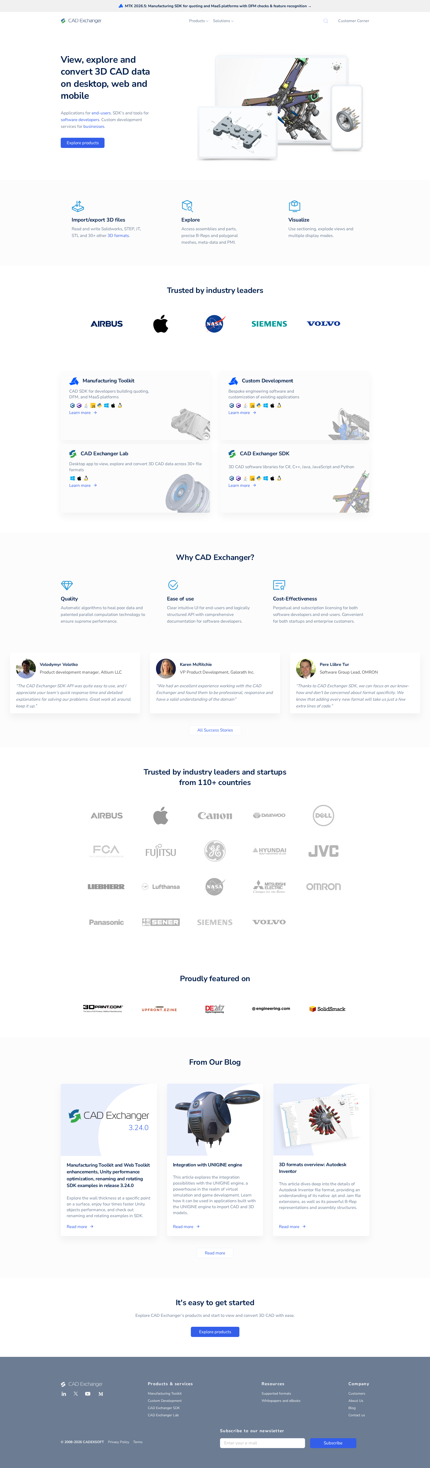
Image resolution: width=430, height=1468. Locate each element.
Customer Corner (353, 21)
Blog (352, 1408)
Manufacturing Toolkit (165, 1393)
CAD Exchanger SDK (164, 1408)
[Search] (325, 20)
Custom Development (165, 1400)
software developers (80, 120)
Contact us (356, 1415)
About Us (355, 1400)
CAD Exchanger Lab (163, 1415)
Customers (356, 1393)
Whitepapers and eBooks (281, 1400)
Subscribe (333, 1443)
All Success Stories (215, 730)
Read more (215, 1253)
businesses (93, 126)
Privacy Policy (118, 1442)
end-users (101, 113)
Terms (138, 1442)
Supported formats (276, 1393)
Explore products (83, 143)
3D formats (118, 235)
